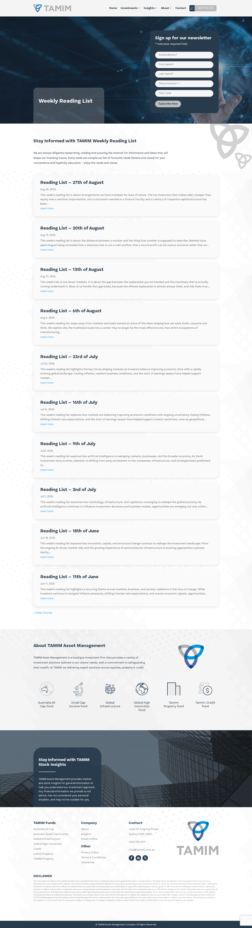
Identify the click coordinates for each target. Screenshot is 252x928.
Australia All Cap (43, 829)
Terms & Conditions (93, 857)
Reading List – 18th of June (69, 531)
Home (113, 8)
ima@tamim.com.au (142, 850)
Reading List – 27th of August (72, 182)
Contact (180, 8)
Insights (149, 8)
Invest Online (89, 839)
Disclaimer (88, 862)
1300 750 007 (205, 8)
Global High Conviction (47, 844)
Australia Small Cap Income (50, 834)
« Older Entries (42, 613)
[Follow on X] (145, 858)
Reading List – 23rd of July (69, 357)
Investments (129, 8)
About (165, 8)
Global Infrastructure (46, 839)
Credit (37, 849)
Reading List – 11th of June (69, 577)
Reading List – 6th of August (70, 311)
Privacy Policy (90, 852)
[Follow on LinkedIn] (138, 858)
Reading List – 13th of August (72, 269)
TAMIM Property (43, 859)
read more (46, 208)
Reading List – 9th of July (67, 444)
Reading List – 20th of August (72, 228)
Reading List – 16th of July (68, 402)
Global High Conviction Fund (142, 706)
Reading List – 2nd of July (68, 490)
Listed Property (43, 854)
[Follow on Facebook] (131, 858)
